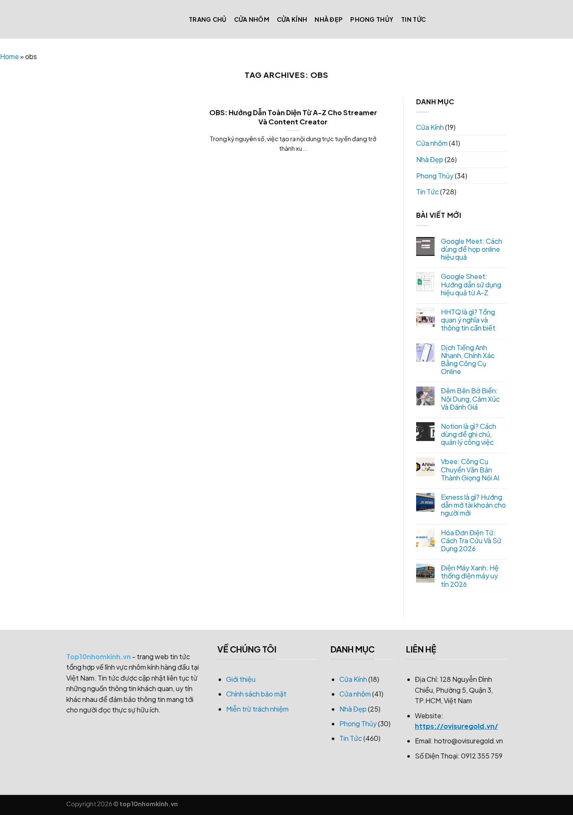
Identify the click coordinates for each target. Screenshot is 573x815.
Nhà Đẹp (329, 19)
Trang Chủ (208, 19)
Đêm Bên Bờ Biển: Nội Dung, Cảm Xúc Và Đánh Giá (470, 399)
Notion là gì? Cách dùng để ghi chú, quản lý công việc (468, 434)
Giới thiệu (240, 679)
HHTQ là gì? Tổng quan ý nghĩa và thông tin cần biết (468, 320)
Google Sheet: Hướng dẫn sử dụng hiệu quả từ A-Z (471, 284)
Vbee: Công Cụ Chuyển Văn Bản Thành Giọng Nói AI (470, 469)
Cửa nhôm (251, 19)
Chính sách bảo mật (256, 693)
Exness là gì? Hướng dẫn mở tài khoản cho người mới (473, 505)
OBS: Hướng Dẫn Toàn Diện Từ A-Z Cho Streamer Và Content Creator (293, 117)
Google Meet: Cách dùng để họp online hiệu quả (471, 249)
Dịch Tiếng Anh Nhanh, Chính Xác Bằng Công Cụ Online (468, 359)
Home (9, 56)
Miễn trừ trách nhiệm (257, 708)
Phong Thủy (371, 19)
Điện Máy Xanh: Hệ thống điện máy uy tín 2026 (470, 576)
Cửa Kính (292, 19)
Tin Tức (413, 19)
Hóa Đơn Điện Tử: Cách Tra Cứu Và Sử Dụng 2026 (471, 541)
